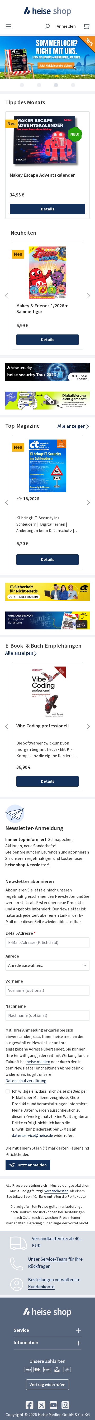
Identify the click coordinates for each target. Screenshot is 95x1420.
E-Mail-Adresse (21, 933)
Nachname (16, 1006)
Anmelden (66, 26)
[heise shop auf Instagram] (65, 1406)
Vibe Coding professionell (42, 726)
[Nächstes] (88, 295)
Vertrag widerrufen (47, 1385)
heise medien (38, 1062)
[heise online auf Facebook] (29, 1406)
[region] (47, 165)
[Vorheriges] (7, 295)
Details (47, 209)
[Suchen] (47, 26)
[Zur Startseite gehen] (48, 11)
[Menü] (10, 26)
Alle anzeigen (72, 426)
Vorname (14, 981)
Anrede (12, 956)
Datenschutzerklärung (26, 1081)
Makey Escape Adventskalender (42, 175)
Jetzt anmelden (31, 1165)
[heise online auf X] (41, 1406)
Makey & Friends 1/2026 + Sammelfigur (42, 309)
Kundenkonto (41, 1287)
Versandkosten (56, 1191)
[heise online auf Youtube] (53, 1406)
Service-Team (54, 1259)
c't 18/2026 (27, 499)
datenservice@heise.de (32, 1135)
